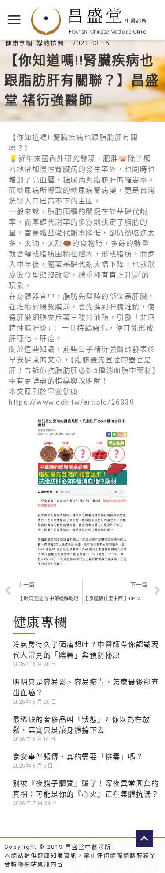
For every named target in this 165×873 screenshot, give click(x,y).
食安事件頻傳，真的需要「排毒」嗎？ (78, 757)
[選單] (15, 19)
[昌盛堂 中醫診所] (90, 20)
